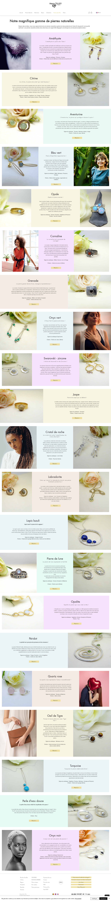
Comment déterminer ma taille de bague (91, 483)
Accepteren (103, 898)
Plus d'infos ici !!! (85, 452)
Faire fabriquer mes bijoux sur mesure (90, 485)
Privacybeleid (78, 898)
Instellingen (94, 898)
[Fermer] (109, 898)
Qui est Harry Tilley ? (86, 487)
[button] (104, 436)
